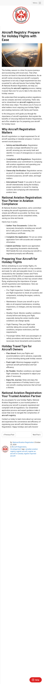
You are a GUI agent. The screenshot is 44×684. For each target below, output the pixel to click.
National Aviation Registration (23, 442)
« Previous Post (8, 435)
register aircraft (21, 451)
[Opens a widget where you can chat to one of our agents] (35, 680)
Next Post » (37, 435)
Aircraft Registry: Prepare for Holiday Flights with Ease (21, 36)
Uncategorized (15, 449)
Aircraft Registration (19, 447)
